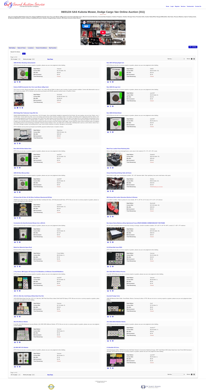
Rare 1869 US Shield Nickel (114, 113)
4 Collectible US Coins (113, 347)
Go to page (14, 59)
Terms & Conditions (41, 48)
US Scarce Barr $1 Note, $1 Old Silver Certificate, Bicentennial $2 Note (33, 197)
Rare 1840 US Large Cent (113, 87)
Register (177, 6)
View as (188, 58)
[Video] (17, 108)
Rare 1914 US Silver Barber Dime (22, 148)
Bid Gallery (12, 48)
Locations (31, 48)
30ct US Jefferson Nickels (21, 321)
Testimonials (190, 6)
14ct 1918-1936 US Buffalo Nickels (116, 321)
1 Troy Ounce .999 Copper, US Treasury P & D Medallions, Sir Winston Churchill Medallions (38, 271)
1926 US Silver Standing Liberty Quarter (24, 62)
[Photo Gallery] (15, 82)
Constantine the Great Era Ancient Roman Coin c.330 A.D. (29, 223)
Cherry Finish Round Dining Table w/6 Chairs (119, 173)
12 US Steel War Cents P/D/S (114, 247)
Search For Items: (15, 51)
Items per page (27, 59)
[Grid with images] (194, 59)
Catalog (193, 47)
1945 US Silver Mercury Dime (21, 173)
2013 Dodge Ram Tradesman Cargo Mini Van (26, 113)
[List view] (192, 59)
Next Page (50, 59)
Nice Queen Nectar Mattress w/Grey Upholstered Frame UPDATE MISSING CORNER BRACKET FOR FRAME (136, 223)
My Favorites (52, 48)
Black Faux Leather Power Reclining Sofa (118, 148)
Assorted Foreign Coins (113, 296)
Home (167, 6)
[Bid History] (17, 82)
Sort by (170, 58)
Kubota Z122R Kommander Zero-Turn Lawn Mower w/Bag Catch (31, 87)
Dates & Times (22, 48)
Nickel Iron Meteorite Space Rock (23, 247)
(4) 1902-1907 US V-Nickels (21, 347)
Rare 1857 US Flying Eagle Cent (115, 62)
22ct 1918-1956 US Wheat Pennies (116, 271)
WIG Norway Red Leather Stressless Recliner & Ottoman (122, 197)
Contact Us (198, 6)
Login (172, 6)
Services (183, 6)
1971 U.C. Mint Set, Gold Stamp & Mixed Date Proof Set (29, 296)
